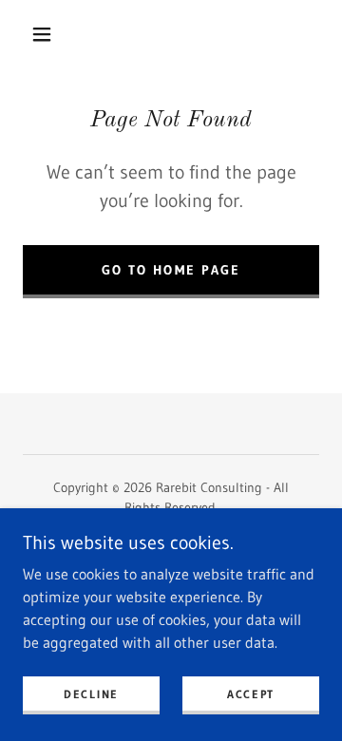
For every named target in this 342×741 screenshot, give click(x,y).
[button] (42, 34)
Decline (91, 694)
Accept (251, 694)
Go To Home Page (170, 269)
